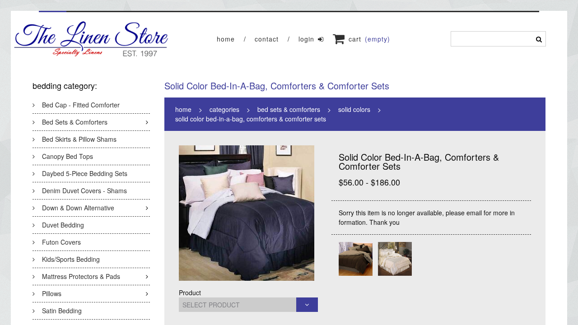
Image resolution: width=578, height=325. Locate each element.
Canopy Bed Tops (67, 156)
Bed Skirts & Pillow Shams (79, 139)
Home (226, 38)
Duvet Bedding (63, 224)
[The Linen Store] (91, 38)
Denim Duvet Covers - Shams (84, 190)
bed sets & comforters (288, 109)
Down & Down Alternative (78, 207)
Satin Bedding (62, 310)
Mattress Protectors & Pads (81, 276)
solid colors (354, 109)
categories (224, 109)
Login (306, 38)
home (183, 109)
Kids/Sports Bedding (71, 259)
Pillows (51, 293)
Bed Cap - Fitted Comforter (81, 104)
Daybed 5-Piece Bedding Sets (84, 173)
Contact (267, 38)
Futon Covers (61, 241)
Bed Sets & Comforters (74, 121)
